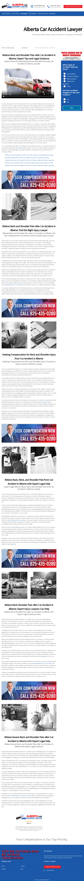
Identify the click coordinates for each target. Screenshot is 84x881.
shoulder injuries (46, 402)
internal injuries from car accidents (17, 520)
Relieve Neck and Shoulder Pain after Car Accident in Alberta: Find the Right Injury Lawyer (29, 155)
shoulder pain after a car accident (13, 285)
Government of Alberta (20, 148)
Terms (41, 880)
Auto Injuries (23, 13)
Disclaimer (46, 880)
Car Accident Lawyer (67, 857)
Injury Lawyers (6, 13)
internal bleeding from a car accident (41, 663)
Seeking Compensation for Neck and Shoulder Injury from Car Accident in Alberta (27, 157)
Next (71, 108)
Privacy (37, 880)
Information (52, 13)
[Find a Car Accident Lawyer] (14, 5)
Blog (22, 869)
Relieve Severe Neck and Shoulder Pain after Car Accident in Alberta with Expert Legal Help (30, 165)
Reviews (4, 869)
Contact (23, 866)
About (3, 866)
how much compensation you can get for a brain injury (19, 795)
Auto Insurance (33, 13)
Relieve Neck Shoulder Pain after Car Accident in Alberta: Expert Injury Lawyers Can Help (29, 163)
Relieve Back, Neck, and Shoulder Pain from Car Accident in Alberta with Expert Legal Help (30, 160)
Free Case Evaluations (73, 6)
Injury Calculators (43, 13)
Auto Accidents (15, 13)
